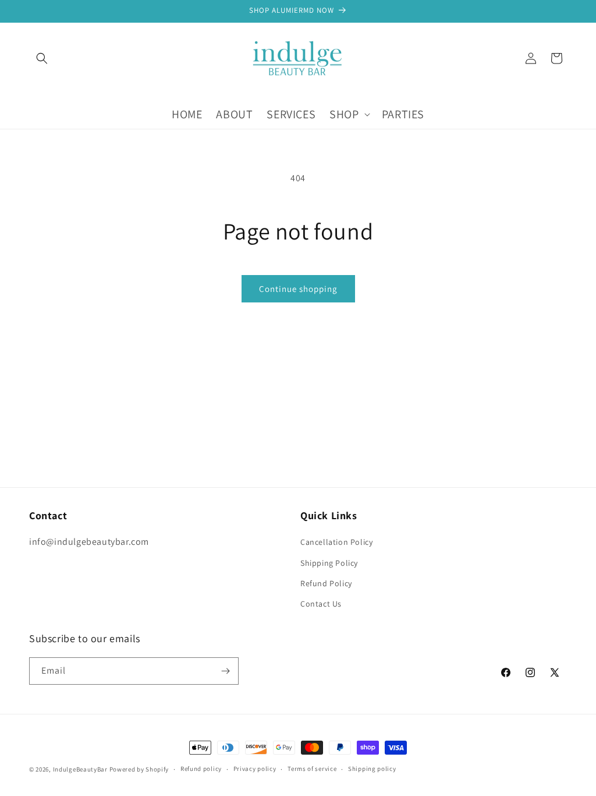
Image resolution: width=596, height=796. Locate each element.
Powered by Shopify (139, 769)
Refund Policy (326, 583)
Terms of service (312, 769)
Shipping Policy (329, 563)
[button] (42, 58)
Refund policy (201, 769)
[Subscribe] (225, 671)
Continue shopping (298, 288)
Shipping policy (372, 769)
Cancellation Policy (336, 542)
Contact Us (321, 603)
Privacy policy (254, 769)
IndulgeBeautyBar (80, 769)
